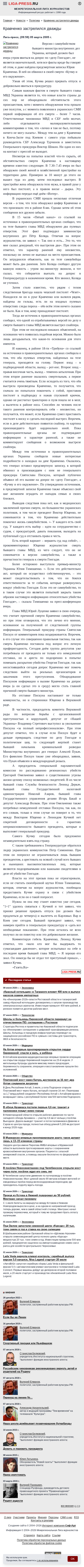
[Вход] (79, 3)
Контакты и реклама (42, 1520)
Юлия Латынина (29, 1459)
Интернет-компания (59, 1525)
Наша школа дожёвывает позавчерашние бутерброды (37, 1423)
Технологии (28, 1015)
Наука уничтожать (14, 1474)
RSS (76, 1517)
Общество (27, 1076)
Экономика (28, 988)
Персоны (53, 1517)
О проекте (29, 1535)
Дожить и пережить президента (23, 1448)
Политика (34, 20)
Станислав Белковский (32, 1353)
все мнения (67, 1505)
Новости (20, 20)
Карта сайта (43, 1535)
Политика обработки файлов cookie (42, 1543)
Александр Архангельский (34, 1407)
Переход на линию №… (18, 1397)
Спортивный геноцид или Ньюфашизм (27, 1343)
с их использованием (47, 1560)
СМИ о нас (66, 1517)
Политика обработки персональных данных (41, 1540)
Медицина (27, 1045)
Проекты (31, 1517)
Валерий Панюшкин (31, 1485)
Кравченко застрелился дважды (61, 20)
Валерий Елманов (30, 1301)
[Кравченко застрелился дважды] (15, 47)
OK (73, 1558)
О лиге (7, 1517)
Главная (7, 20)
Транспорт (27, 1103)
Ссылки (56, 1535)
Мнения (10, 1292)
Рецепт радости (13, 1500)
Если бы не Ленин (14, 1317)
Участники (19, 1517)
